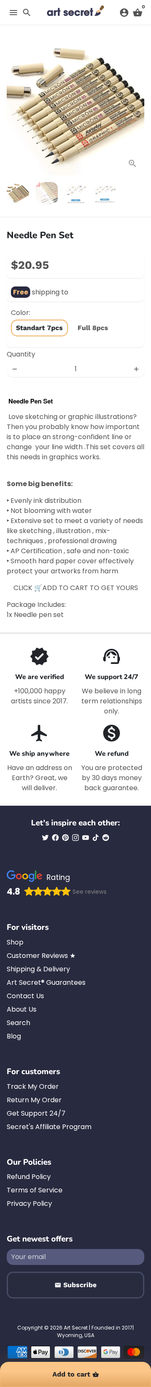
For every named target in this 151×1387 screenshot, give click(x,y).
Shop (15, 942)
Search (18, 1023)
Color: (20, 312)
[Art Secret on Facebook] (55, 838)
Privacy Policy (29, 1203)
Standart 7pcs (39, 328)
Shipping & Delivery (38, 969)
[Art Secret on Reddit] (105, 838)
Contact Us (25, 996)
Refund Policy (29, 1176)
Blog (14, 1036)
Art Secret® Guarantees (46, 982)
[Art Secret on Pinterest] (65, 838)
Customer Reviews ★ (41, 955)
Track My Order (33, 1086)
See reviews (90, 892)
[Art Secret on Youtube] (85, 838)
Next (136, 106)
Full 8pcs (93, 328)
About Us (21, 1009)
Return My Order (34, 1100)
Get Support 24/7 (36, 1113)
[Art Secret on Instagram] (75, 838)
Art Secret (76, 1327)
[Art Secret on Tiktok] (95, 838)
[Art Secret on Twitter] (45, 838)
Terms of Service (34, 1190)
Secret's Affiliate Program (49, 1127)
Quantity (21, 354)
